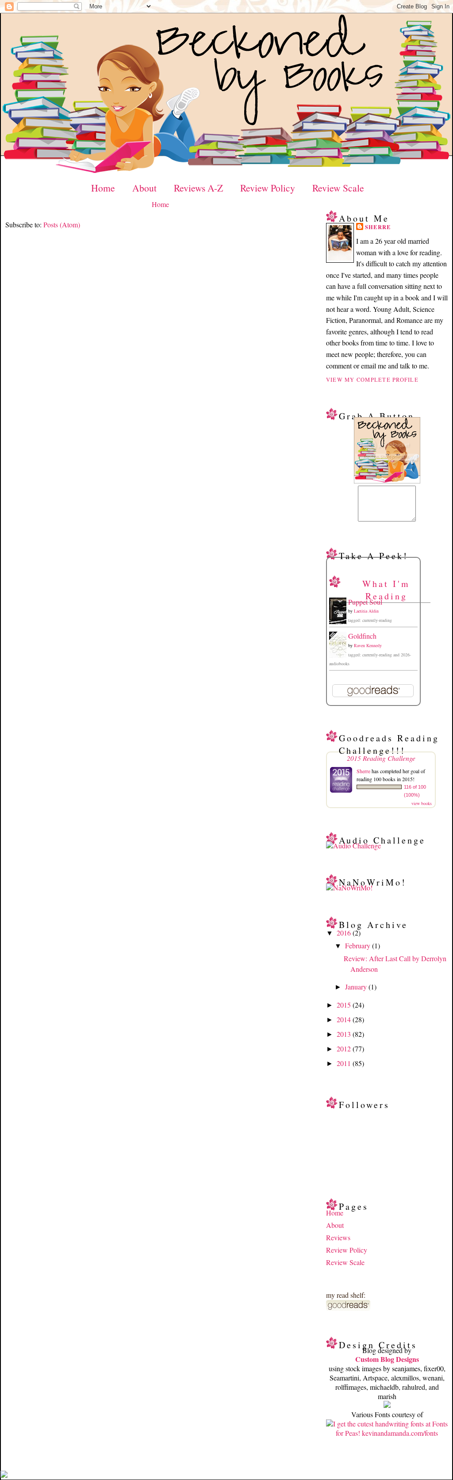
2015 (345, 1004)
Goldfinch (362, 635)
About (144, 187)
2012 (345, 1048)
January (357, 986)
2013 (345, 1034)
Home (103, 187)
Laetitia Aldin (366, 611)
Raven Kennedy (368, 645)
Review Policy (267, 187)
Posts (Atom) (61, 224)
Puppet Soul (365, 601)
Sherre (378, 227)
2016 (345, 932)
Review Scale (338, 187)
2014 (345, 1019)
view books (421, 803)
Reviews (338, 1237)
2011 (345, 1063)
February (358, 945)
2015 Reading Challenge (381, 758)
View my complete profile (372, 379)
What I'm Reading (386, 590)
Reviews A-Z (198, 187)
